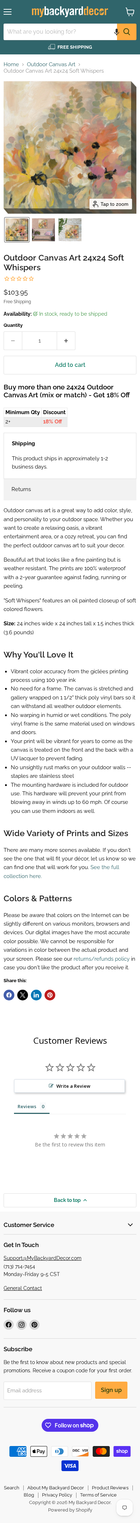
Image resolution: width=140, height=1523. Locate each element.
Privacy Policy (57, 1495)
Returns (21, 489)
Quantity (13, 325)
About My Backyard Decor (55, 1487)
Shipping (23, 443)
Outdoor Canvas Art (51, 65)
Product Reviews (110, 1487)
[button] (117, 32)
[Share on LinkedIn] (36, 995)
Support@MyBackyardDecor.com (42, 1258)
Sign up (111, 1390)
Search (11, 1487)
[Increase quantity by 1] (66, 340)
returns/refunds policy (102, 959)
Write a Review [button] (73, 1086)
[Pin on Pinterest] (50, 995)
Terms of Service (98, 1495)
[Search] (126, 32)
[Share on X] (22, 995)
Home (11, 65)
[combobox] (60, 32)
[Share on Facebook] (9, 995)
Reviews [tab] (27, 1106)
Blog (29, 1495)
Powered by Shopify (70, 1510)
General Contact (23, 1288)
